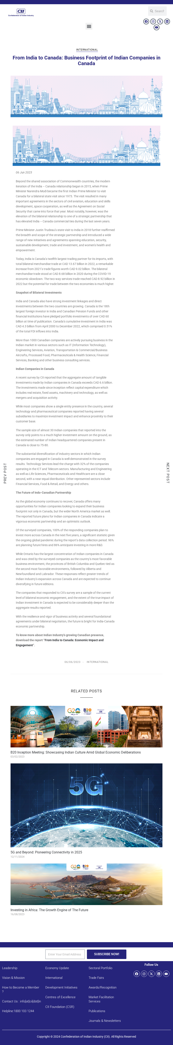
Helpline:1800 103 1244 (18, 1011)
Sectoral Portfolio (100, 968)
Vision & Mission (13, 978)
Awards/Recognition (102, 987)
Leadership (9, 968)
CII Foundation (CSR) (59, 1007)
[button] (88, 26)
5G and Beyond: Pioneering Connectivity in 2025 (46, 852)
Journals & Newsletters (105, 1021)
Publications (97, 1011)
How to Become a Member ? (20, 990)
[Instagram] (153, 21)
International (87, 49)
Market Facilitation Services (101, 999)
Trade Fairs (96, 978)
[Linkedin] (167, 21)
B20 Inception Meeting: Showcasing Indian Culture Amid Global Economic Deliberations (76, 752)
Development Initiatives (61, 987)
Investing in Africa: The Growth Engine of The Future (49, 910)
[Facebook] (146, 21)
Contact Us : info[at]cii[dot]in (21, 1001)
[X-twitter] (160, 21)
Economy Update (57, 968)
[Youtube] (156, 27)
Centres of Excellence (60, 997)
